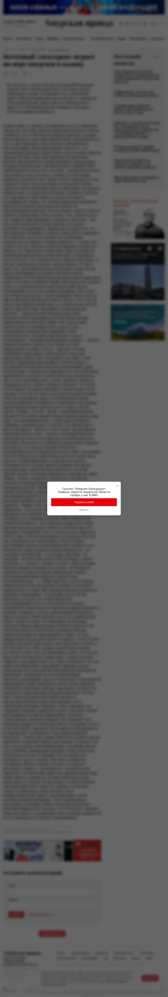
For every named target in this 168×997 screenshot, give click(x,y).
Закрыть (84, 509)
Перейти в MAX (84, 502)
